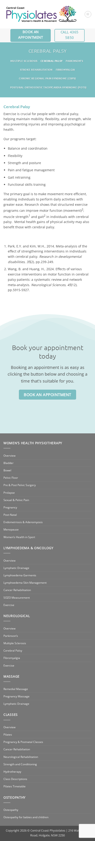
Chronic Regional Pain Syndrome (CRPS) (47, 78)
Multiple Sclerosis (23, 61)
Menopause (11, 529)
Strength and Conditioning (20, 764)
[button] (88, 14)
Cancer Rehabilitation (17, 590)
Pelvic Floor (10, 478)
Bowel (7, 470)
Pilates (7, 735)
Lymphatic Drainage (16, 568)
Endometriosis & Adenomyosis (23, 522)
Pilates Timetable (14, 786)
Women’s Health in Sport (19, 537)
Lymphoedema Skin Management (25, 583)
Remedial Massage (15, 689)
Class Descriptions (15, 779)
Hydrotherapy (12, 772)
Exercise (8, 605)
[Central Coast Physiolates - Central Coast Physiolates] (41, 14)
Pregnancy (10, 507)
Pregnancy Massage (16, 696)
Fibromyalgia (65, 69)
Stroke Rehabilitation (36, 69)
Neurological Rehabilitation (20, 757)
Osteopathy (10, 810)
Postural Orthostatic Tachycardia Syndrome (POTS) (48, 87)
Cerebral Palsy (51, 61)
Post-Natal (10, 515)
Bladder (8, 463)
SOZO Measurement (16, 598)
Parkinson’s (74, 61)
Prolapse (9, 493)
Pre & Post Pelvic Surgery (19, 485)
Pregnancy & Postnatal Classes (23, 742)
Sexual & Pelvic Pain (16, 500)
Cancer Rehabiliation (16, 749)
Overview (9, 456)
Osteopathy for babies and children (25, 817)
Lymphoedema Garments (19, 575)
